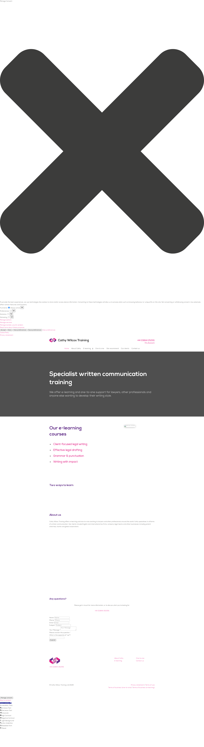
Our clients (125, 348)
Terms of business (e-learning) (143, 687)
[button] (102, 152)
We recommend (112, 348)
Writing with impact (65, 462)
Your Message (54, 630)
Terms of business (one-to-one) (119, 687)
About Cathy (76, 348)
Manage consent (6, 698)
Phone (52, 620)
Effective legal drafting (67, 450)
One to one (99, 348)
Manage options (5, 320)
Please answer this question (60, 632)
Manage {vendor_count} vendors (11, 325)
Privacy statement (6, 335)
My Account (150, 343)
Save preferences (34, 330)
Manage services (6, 322)
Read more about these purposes (12, 327)
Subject (52, 625)
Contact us (136, 348)
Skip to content (5, 700)
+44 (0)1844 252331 (146, 340)
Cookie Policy (4, 332)
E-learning (87, 348)
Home (66, 348)
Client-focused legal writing (70, 444)
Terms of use (150, 685)
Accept (3, 330)
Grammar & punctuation (68, 456)
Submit (52, 640)
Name (52, 618)
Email (51, 623)
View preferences (20, 330)
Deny (9, 330)
